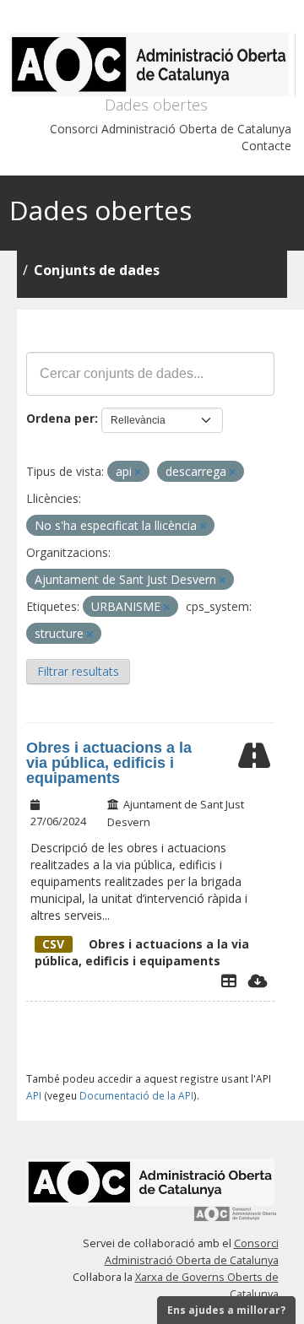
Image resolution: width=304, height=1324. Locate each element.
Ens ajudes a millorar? (226, 1310)
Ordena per (60, 418)
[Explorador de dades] (228, 980)
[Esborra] (138, 472)
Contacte (266, 146)
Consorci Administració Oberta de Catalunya (170, 129)
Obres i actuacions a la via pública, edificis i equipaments (109, 762)
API (33, 1095)
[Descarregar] (258, 980)
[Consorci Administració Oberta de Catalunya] (236, 1220)
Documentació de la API (136, 1095)
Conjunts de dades (97, 270)
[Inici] (152, 64)
